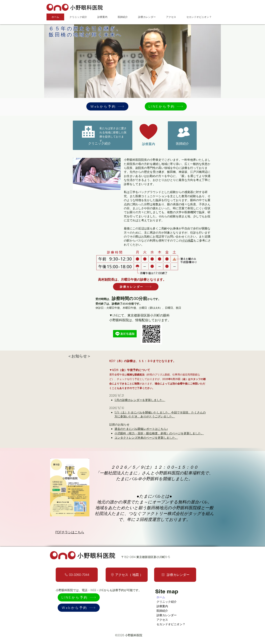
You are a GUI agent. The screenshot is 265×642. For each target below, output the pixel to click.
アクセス (162, 620)
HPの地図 (187, 240)
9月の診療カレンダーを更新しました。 (139, 400)
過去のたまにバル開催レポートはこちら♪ (141, 429)
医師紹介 (162, 611)
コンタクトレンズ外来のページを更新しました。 (146, 438)
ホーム (160, 597)
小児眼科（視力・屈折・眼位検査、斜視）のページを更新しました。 (159, 433)
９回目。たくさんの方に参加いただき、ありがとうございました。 (160, 414)
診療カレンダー (166, 615)
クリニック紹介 (166, 602)
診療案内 (162, 606)
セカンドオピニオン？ (170, 624)
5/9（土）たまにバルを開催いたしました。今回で (147, 412)
